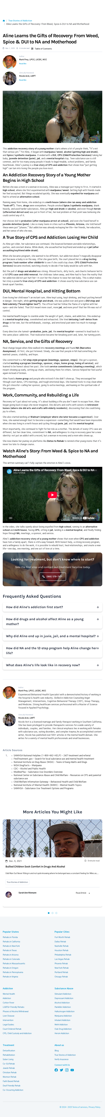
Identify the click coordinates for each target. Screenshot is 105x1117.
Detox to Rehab (55, 441)
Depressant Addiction (64, 998)
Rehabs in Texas (10, 950)
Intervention (8, 1020)
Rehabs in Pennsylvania (13, 972)
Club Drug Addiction (63, 1029)
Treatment (8, 1045)
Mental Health (9, 994)
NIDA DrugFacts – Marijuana (28, 765)
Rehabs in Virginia (10, 977)
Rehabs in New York (11, 946)
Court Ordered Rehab (12, 1029)
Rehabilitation (9, 1055)
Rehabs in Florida (10, 937)
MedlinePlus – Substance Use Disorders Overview (38, 772)
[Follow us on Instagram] (66, 1070)
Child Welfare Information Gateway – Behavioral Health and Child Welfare (50, 782)
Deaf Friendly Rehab (11, 1086)
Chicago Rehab (61, 977)
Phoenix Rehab (61, 964)
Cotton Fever (8, 1003)
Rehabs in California (11, 942)
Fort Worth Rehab (62, 937)
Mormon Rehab (9, 1077)
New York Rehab (62, 968)
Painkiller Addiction (63, 1007)
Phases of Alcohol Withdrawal (15, 1012)
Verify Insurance (61, 1059)
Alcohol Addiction (62, 1003)
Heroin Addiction (62, 1033)
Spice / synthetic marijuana (77, 206)
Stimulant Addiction (63, 994)
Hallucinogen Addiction (65, 1012)
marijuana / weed (59, 190)
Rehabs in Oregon (10, 968)
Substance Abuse (64, 988)
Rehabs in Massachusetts (14, 964)
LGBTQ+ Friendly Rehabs (13, 1007)
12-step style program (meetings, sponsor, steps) (50, 360)
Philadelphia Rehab (63, 955)
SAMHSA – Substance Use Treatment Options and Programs (44, 788)
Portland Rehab (61, 972)
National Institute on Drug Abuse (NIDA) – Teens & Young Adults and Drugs (50, 762)
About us (59, 1045)
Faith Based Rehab (11, 1081)
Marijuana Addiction (63, 1016)
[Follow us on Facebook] (56, 1070)
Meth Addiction (61, 1025)
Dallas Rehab (60, 942)
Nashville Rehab (61, 946)
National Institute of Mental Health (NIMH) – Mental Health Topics (48, 785)
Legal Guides (8, 1025)
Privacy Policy (94, 1107)
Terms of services (79, 1107)
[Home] (4, 20)
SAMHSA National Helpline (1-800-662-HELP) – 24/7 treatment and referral (52, 755)
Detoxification (9, 1051)
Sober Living (8, 1059)
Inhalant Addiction (62, 1020)
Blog (57, 1051)
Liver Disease (8, 1016)
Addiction (8, 988)
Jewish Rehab (9, 1068)
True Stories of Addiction (20, 21)
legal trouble (60, 162)
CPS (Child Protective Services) (74, 155)
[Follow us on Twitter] (61, 1070)
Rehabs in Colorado (11, 959)
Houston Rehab (61, 950)
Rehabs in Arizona (10, 955)
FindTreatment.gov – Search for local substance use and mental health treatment (54, 759)
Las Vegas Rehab (62, 959)
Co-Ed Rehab (9, 1064)
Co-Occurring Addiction (13, 1090)
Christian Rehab (10, 1073)
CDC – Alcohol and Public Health (30, 769)
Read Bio (22, 63)
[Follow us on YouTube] (72, 1070)
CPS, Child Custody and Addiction (17, 1033)
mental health (14, 316)
